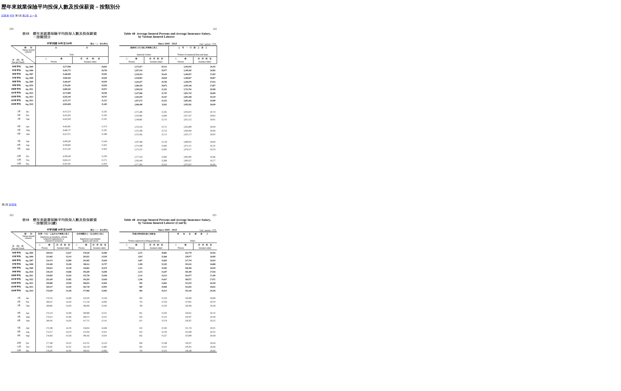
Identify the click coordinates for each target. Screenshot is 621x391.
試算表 (5, 15)
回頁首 (13, 204)
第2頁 (25, 15)
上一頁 (33, 15)
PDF (12, 15)
